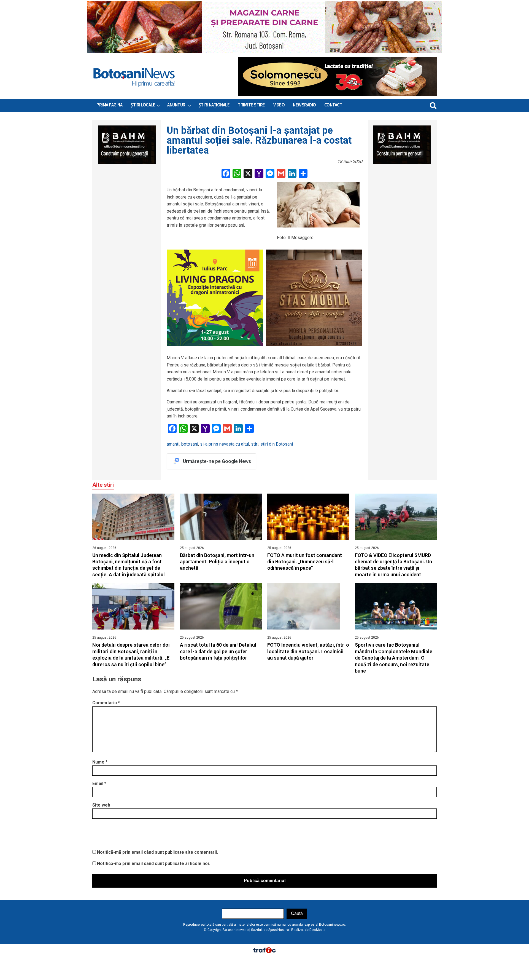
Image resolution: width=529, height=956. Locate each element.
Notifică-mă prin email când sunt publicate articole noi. (153, 863)
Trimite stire (251, 105)
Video (279, 105)
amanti (173, 444)
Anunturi (176, 105)
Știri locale (143, 105)
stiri (254, 444)
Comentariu (106, 702)
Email (99, 783)
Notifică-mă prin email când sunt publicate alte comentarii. (157, 852)
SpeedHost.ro (278, 930)
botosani (189, 444)
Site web (101, 805)
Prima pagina (109, 105)
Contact (333, 105)
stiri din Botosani (276, 444)
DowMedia (317, 930)
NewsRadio (304, 105)
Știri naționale (214, 105)
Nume (99, 762)
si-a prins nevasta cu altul (224, 444)
